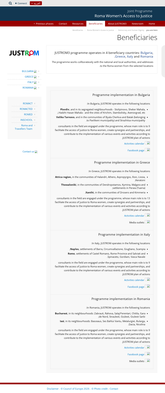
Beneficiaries (96, 23)
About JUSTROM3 (117, 23)
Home (152, 23)
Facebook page (136, 150)
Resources (77, 23)
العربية (36, 3)
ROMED (28, 114)
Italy (130, 56)
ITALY (30, 82)
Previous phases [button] (44, 23)
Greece (120, 56)
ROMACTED (26, 108)
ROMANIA (28, 87)
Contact (63, 23)
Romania (146, 56)
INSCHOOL (26, 119)
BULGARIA (28, 71)
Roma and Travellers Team (24, 127)
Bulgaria (146, 53)
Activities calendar (134, 143)
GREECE (29, 76)
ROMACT (28, 103)
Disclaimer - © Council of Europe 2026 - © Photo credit (77, 388)
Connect (22, 3)
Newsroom (137, 23)
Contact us (29, 151)
